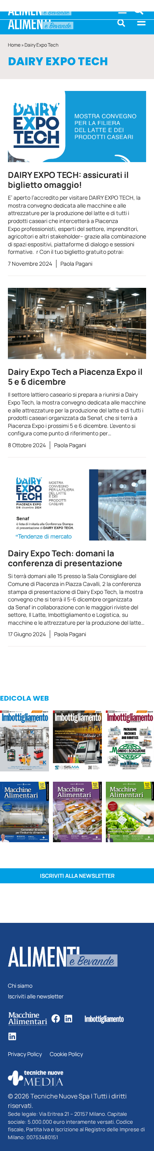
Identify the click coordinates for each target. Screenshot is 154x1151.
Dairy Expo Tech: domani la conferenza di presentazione (65, 558)
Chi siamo (20, 986)
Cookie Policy (66, 1054)
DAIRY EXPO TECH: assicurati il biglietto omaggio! (68, 179)
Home (14, 45)
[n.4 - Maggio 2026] (77, 742)
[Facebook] (55, 1018)
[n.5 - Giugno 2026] (24, 813)
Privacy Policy (25, 1054)
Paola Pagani (76, 263)
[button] (121, 22)
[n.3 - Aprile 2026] (130, 742)
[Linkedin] (68, 1018)
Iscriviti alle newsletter (36, 996)
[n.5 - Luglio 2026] (24, 742)
